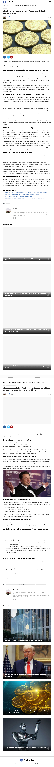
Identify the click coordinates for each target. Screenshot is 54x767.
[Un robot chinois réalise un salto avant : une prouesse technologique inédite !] (27, 353)
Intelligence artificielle (26, 584)
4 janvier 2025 (10, 18)
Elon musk (18, 584)
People (7, 385)
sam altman (43, 584)
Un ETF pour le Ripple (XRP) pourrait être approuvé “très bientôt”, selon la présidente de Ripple (26, 192)
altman (8, 584)
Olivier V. (9, 16)
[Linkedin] (15, 218)
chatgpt (12, 584)
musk (34, 584)
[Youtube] (13, 218)
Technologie (13, 385)
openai (37, 584)
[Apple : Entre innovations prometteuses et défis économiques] (27, 244)
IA (4, 385)
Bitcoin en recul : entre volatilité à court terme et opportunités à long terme (22, 194)
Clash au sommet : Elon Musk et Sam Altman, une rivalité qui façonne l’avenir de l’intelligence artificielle (26, 389)
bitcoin (8, 203)
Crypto (5, 8)
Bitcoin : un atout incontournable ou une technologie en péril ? (18, 196)
